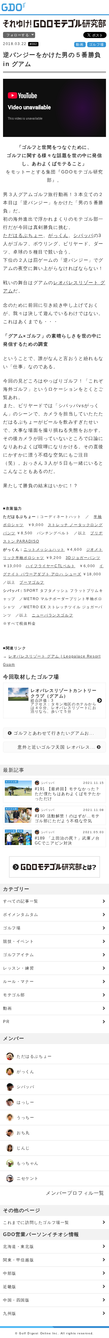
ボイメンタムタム (20, 914)
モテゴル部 (14, 995)
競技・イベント (18, 941)
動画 (80, 44)
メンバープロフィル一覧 (75, 1193)
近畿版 (9, 1286)
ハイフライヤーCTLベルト (50, 566)
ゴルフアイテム (18, 954)
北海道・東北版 (18, 1246)
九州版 (9, 1313)
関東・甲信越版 (18, 1260)
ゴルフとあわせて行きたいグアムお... (53, 733)
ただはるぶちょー (23, 235)
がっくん (58, 235)
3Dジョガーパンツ (83, 558)
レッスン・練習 (18, 968)
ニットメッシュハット (44, 549)
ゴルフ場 (96, 44)
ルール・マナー (18, 981)
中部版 (9, 1273)
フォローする (17, 35)
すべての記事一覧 (20, 901)
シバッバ (83, 235)
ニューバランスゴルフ (52, 615)
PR (6, 1021)
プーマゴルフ (31, 582)
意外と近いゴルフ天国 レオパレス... (57, 747)
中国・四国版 (16, 1300)
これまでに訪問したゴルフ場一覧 (36, 1222)
